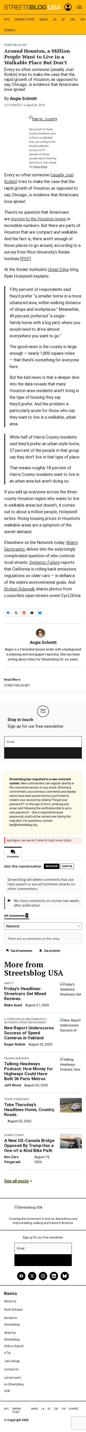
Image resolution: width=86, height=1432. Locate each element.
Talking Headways (16, 1058)
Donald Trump (14, 1135)
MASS (44, 19)
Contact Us (11, 1369)
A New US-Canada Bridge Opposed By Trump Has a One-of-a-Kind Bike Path (29, 1145)
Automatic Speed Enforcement (25, 1022)
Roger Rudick (14, 1044)
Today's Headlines (16, 1099)
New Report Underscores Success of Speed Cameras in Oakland (29, 1032)
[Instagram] (43, 1276)
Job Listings (12, 1361)
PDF (25, 258)
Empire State (25, 19)
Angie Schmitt (23, 98)
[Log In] (68, 7)
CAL (72, 19)
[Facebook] (21, 1276)
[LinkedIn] (54, 1276)
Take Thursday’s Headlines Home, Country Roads (29, 1109)
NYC (7, 19)
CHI (82, 19)
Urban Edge (40, 166)
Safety (8, 983)
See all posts (16, 1181)
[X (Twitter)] (32, 1276)
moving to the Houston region (38, 218)
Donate (9, 30)
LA (55, 19)
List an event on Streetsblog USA (14, 1384)
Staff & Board (13, 1309)
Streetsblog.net (15, 45)
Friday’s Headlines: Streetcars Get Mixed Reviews (25, 993)
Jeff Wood (12, 1085)
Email (10, 741)
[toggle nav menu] (79, 7)
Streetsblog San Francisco (26, 1019)
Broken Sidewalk (19, 588)
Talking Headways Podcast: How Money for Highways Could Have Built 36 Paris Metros (28, 1071)
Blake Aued (13, 1005)
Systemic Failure (44, 562)
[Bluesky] (65, 1276)
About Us (10, 1301)
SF (63, 19)
